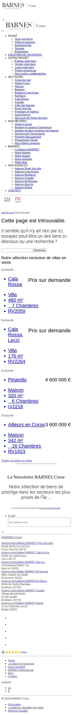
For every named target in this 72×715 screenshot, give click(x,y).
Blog (10, 673)
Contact (14, 190)
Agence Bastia (23, 187)
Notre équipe (22, 156)
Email (11, 516)
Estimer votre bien (25, 61)
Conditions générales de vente (26, 707)
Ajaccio (19, 86)
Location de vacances (25, 54)
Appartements (23, 45)
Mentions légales (18, 710)
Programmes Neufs (26, 140)
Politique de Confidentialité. (50, 508)
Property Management (28, 137)
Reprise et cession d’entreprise (33, 127)
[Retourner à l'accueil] (19, 9)
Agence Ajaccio (24, 184)
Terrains (19, 48)
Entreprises (21, 51)
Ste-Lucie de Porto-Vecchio (31, 118)
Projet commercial (25, 70)
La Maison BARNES (27, 149)
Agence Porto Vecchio (28, 168)
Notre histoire (23, 152)
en (9, 688)
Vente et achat (23, 124)
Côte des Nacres (25, 105)
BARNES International (20, 670)
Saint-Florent (22, 114)
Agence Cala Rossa (27, 171)
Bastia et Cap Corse (27, 92)
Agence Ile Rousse (26, 181)
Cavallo (19, 102)
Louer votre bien (24, 67)
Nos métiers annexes (27, 143)
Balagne (20, 89)
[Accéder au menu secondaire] (3, 19)
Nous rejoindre (23, 159)
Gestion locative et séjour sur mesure (37, 130)
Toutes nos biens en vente (16, 460)
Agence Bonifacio (25, 174)
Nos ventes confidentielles (30, 73)
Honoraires (14, 704)
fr (9, 691)
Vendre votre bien (25, 64)
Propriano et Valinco (27, 111)
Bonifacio (20, 95)
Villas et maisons (25, 42)
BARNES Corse (7, 213)
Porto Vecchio (23, 108)
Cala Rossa (22, 99)
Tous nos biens (24, 39)
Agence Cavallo (24, 178)
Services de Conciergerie (30, 133)
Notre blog (21, 162)
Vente (11, 660)
